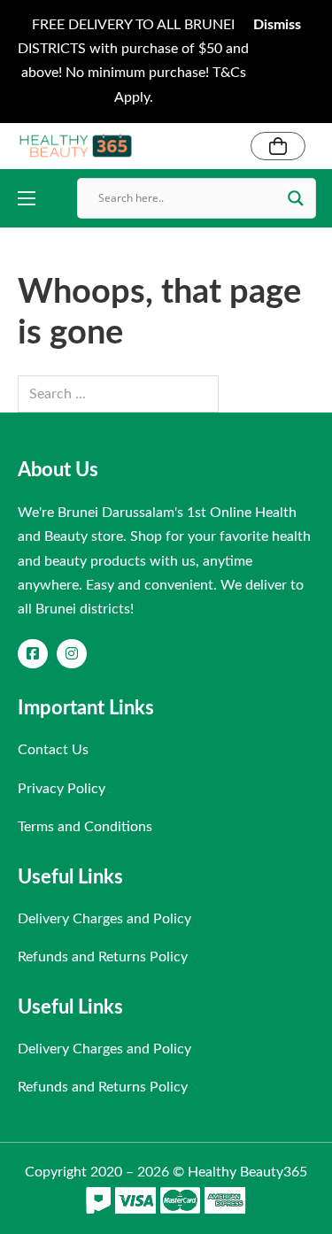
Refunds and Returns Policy (103, 957)
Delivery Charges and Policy (104, 919)
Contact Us (53, 750)
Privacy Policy (61, 789)
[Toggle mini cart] (278, 146)
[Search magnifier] (295, 198)
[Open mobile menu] (26, 198)
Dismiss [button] (277, 25)
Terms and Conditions (85, 827)
